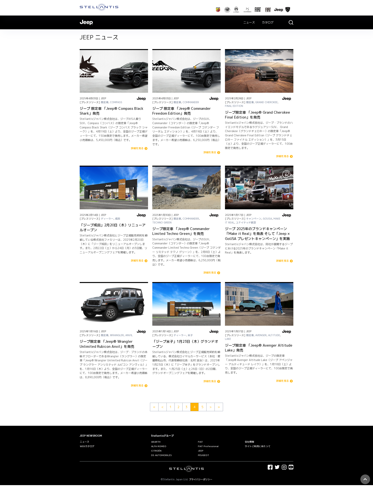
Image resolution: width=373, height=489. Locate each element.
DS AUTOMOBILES (161, 455)
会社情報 (249, 441)
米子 (190, 335)
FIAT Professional (208, 446)
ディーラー (107, 218)
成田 (117, 218)
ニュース (249, 22)
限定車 (104, 102)
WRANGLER (117, 335)
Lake (228, 339)
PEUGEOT (203, 455)
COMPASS (116, 102)
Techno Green (162, 222)
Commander (191, 102)
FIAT (200, 441)
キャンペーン (253, 218)
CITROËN (156, 450)
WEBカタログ (87, 446)
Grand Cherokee (266, 102)
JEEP (200, 450)
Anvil (129, 335)
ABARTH (155, 441)
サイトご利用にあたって (257, 446)
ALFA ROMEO (158, 446)
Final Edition (234, 106)
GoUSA (267, 218)
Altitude (274, 335)
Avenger (261, 335)
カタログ (268, 22)
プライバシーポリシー (200, 479)
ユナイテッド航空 (246, 222)
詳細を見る (137, 148)
